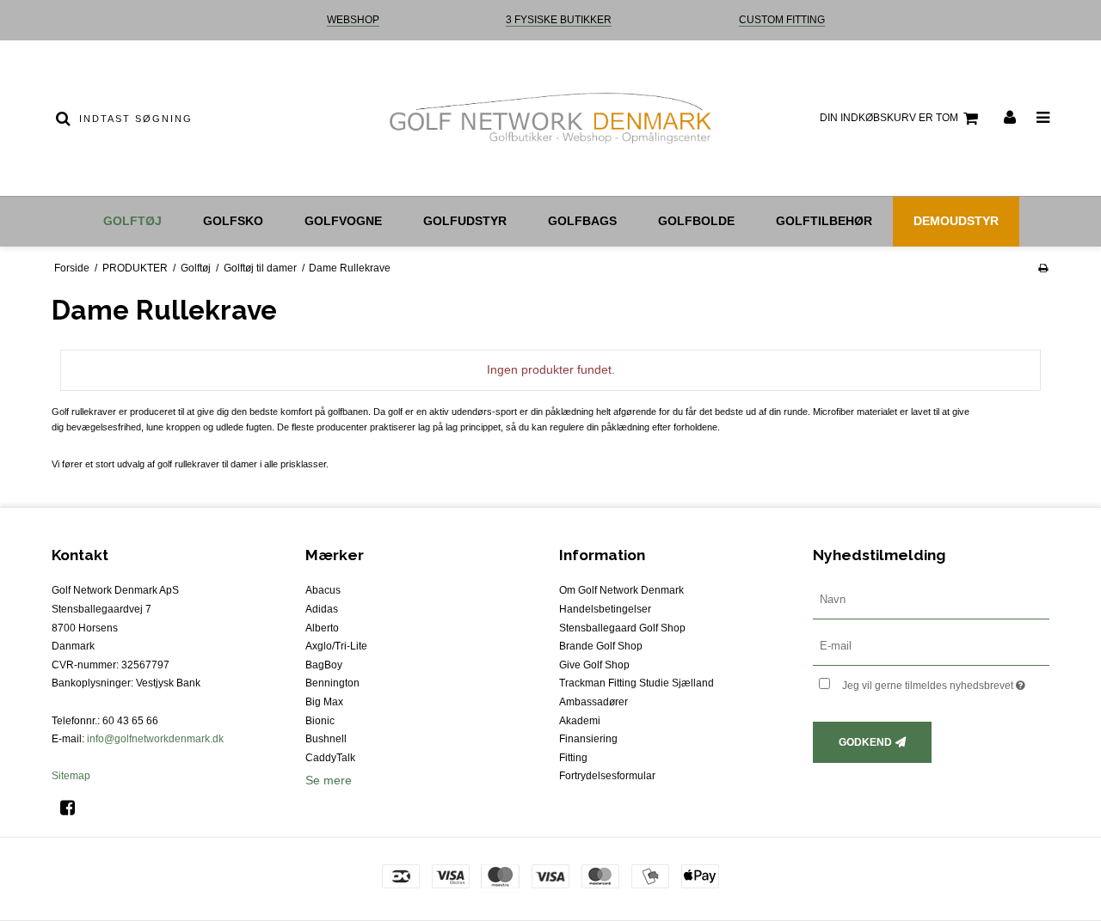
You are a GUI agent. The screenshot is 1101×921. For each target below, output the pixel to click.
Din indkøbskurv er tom (889, 118)
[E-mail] (931, 646)
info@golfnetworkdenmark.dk (155, 739)
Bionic (320, 721)
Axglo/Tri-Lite (336, 646)
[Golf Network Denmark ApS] (550, 118)
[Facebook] (73, 807)
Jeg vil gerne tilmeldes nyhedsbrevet (945, 682)
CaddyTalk (330, 758)
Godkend (865, 742)
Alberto (322, 628)
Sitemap (71, 776)
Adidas (321, 609)
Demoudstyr (956, 221)
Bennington (332, 683)
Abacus (323, 590)
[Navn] (931, 600)
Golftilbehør (824, 221)
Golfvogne (343, 221)
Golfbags (582, 221)
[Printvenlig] (1042, 268)
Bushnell (326, 739)
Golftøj (132, 221)
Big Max (324, 702)
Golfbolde (696, 221)
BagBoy (323, 665)
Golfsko (233, 221)
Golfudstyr (465, 221)
